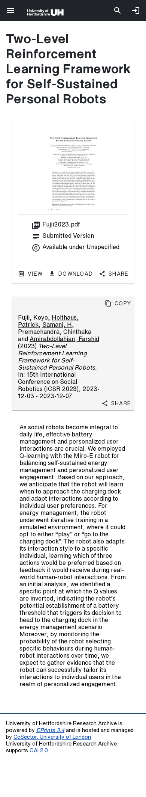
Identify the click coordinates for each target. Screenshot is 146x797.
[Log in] (136, 11)
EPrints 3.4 (50, 730)
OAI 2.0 (39, 750)
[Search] (118, 11)
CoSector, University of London (52, 737)
